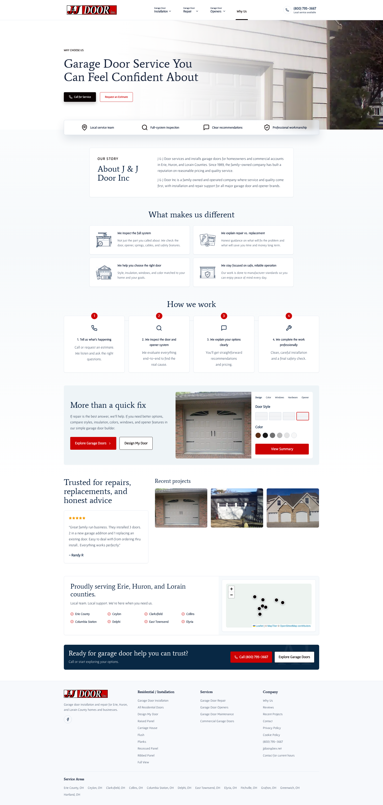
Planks (142, 741)
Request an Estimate (116, 96)
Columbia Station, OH (160, 787)
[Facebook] (68, 719)
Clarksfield (156, 614)
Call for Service (82, 96)
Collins (190, 614)
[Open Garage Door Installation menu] (170, 10)
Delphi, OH (184, 787)
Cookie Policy (271, 735)
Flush (141, 735)
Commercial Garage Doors (217, 721)
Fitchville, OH (249, 787)
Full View (143, 762)
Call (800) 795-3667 (253, 657)
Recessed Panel (148, 748)
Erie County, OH (74, 787)
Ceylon (116, 614)
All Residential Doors (151, 707)
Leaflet (259, 625)
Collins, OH (136, 787)
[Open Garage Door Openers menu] (224, 10)
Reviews (268, 707)
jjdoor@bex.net (272, 748)
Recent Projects (273, 714)
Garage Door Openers (214, 707)
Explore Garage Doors (91, 443)
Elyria (189, 621)
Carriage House (147, 728)
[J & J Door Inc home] (92, 10)
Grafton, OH (268, 787)
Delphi (116, 621)
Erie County (82, 614)
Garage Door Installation (153, 700)
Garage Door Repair (213, 700)
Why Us (268, 700)
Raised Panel (146, 721)
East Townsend (159, 621)
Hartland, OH (72, 794)
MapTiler (272, 625)
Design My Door (136, 443)
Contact (267, 721)
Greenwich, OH (290, 787)
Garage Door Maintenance (217, 714)
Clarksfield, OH (115, 787)
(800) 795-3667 (273, 741)
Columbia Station (86, 621)
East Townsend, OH (207, 787)
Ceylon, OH (95, 787)
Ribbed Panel (146, 755)
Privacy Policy (272, 728)
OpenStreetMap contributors (295, 625)
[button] (255, 597)
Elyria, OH (230, 787)
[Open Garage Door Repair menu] (197, 10)
